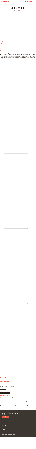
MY (27, 1)
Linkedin (11, 434)
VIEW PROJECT (2, 405)
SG (25, 1)
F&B (8, 386)
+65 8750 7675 (3, 421)
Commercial (1, 386)
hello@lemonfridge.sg (4, 420)
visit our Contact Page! (4, 381)
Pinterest (14, 434)
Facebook (3, 434)
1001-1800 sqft (12, 386)
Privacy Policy (3, 429)
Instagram (6, 434)
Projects (17, 10)
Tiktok (9, 434)
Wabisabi (6, 386)
